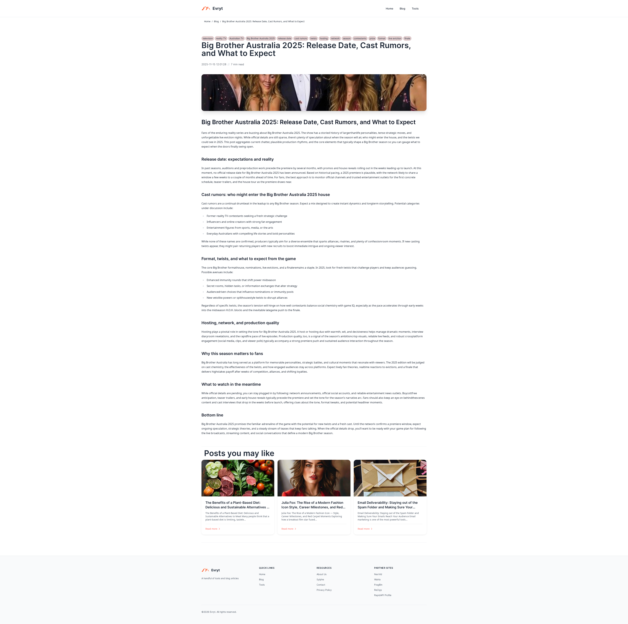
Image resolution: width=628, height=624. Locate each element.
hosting (324, 38)
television (208, 38)
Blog (402, 8)
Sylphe (320, 579)
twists (313, 38)
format (381, 38)
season (346, 38)
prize (372, 38)
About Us (321, 574)
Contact (321, 584)
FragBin (378, 584)
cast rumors (301, 38)
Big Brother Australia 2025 (261, 38)
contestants (360, 38)
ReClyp (378, 590)
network (335, 38)
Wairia (377, 579)
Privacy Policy (324, 590)
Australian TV (236, 38)
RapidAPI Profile (382, 595)
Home (389, 8)
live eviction (395, 38)
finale (407, 38)
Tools (415, 8)
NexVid (378, 574)
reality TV (221, 38)
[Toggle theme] (425, 9)
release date (284, 38)
